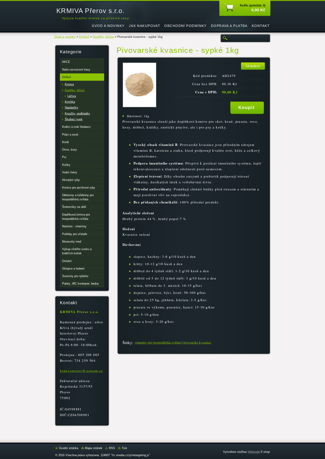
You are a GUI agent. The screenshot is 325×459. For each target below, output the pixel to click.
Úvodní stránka (68, 448)
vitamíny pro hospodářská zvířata (158, 342)
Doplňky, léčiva (103, 36)
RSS (112, 448)
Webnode (254, 451)
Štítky (127, 342)
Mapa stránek (93, 448)
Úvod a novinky (65, 36)
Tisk (124, 448)
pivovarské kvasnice (197, 342)
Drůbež (84, 36)
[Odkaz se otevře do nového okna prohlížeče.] (139, 106)
